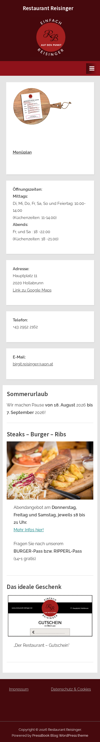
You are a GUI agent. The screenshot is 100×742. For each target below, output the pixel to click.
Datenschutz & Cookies (71, 689)
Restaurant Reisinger (48, 8)
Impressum (19, 689)
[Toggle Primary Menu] (91, 68)
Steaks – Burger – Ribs (36, 434)
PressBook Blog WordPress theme (60, 735)
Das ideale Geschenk (34, 587)
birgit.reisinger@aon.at (33, 364)
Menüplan (22, 152)
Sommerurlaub (27, 394)
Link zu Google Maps (32, 290)
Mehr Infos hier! (29, 529)
